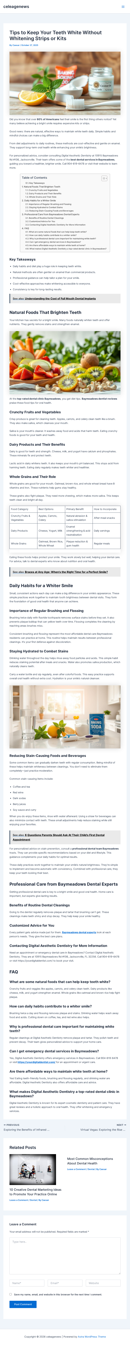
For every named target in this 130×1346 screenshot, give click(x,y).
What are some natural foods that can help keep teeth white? (58, 232)
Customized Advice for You (42, 221)
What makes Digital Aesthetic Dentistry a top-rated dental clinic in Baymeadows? (67, 249)
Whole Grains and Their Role (42, 197)
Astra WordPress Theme (92, 1336)
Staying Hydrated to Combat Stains (46, 207)
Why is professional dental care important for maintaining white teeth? (62, 238)
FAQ (27, 228)
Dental (33, 1200)
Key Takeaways (37, 183)
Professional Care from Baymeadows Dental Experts (51, 214)
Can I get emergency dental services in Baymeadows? (55, 242)
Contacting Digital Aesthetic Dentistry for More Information (57, 225)
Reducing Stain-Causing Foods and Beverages (51, 211)
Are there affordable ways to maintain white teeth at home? (57, 245)
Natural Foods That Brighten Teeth (42, 186)
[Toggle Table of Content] (102, 178)
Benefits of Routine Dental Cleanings (46, 218)
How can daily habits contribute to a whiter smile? (53, 235)
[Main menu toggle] (123, 6)
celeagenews (16, 6)
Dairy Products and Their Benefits (45, 193)
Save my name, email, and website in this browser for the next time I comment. (58, 1294)
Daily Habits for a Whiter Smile (40, 200)
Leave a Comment (18, 1200)
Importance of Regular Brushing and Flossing (50, 204)
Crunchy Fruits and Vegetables (43, 190)
